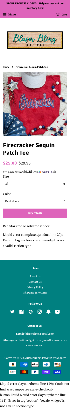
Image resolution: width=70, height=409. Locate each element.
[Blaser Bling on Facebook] (21, 312)
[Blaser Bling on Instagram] (39, 312)
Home (6, 67)
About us (35, 276)
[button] (35, 172)
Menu (12, 14)
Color (7, 194)
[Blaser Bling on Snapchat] (48, 312)
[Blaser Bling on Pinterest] (30, 312)
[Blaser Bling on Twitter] (12, 312)
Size (6, 176)
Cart (64, 15)
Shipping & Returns (35, 292)
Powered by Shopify (54, 358)
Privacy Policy (35, 287)
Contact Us (35, 281)
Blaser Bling (33, 358)
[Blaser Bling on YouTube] (57, 312)
